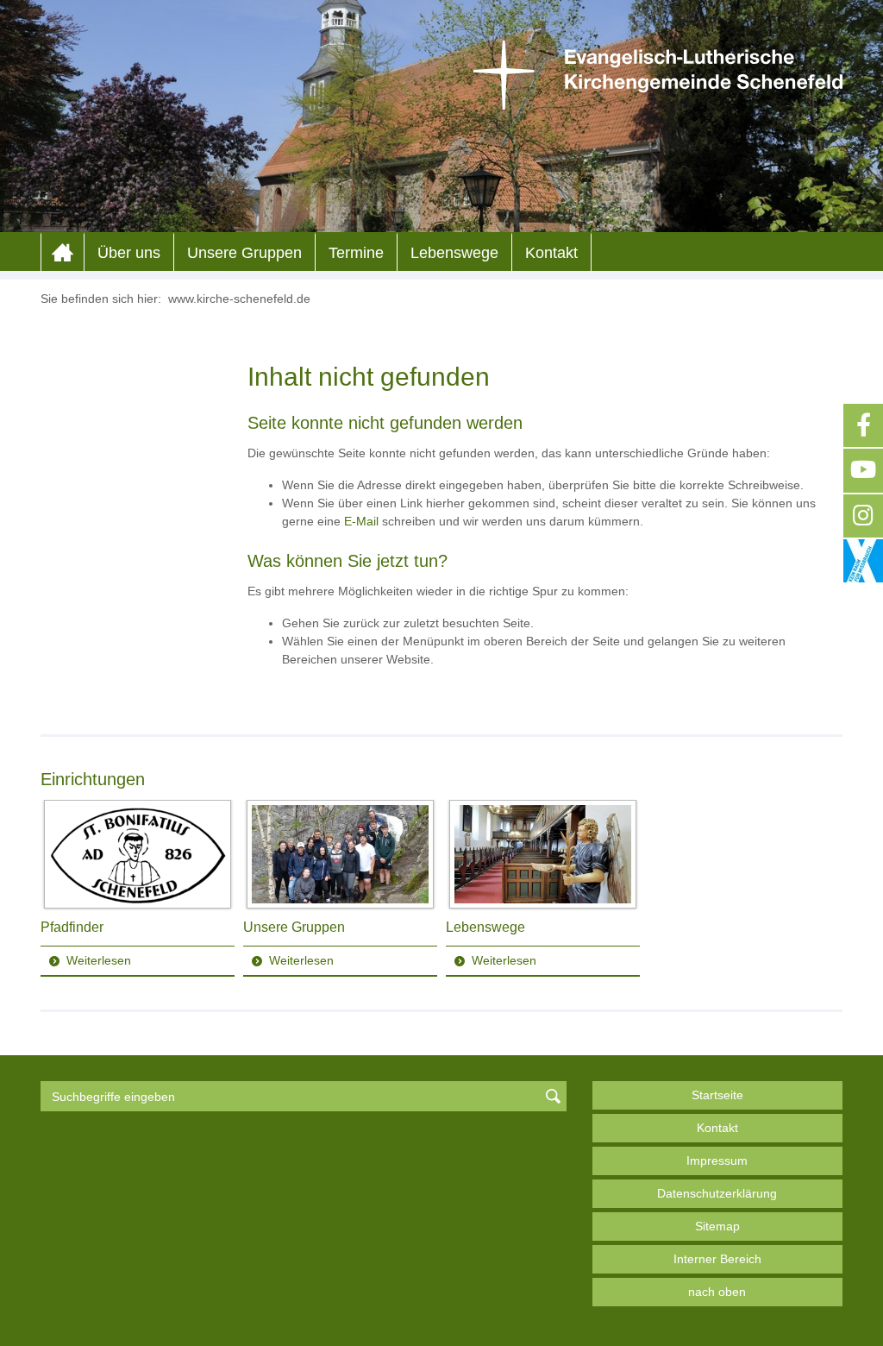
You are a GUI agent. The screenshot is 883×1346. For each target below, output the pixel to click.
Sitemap (717, 1226)
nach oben (717, 1292)
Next (828, 888)
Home (62, 253)
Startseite (717, 1095)
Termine (356, 252)
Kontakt (551, 252)
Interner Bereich (717, 1259)
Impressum (717, 1160)
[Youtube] (863, 470)
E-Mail (361, 521)
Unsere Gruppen (244, 252)
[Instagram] (863, 516)
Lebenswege (454, 252)
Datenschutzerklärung (717, 1193)
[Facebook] (863, 425)
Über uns (128, 252)
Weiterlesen (98, 960)
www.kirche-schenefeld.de (239, 298)
